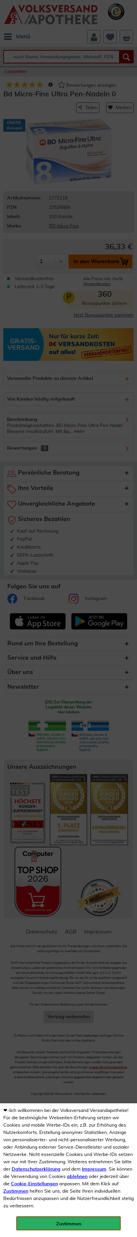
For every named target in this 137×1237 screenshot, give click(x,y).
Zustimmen (15, 1191)
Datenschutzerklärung (36, 1169)
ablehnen (77, 1176)
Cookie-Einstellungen (34, 1184)
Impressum (94, 1169)
